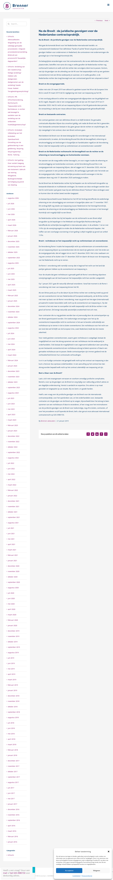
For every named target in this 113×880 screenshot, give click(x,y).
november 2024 (13, 312)
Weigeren (96, 870)
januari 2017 (12, 804)
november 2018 (13, 701)
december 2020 (13, 566)
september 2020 (14, 582)
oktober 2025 (12, 252)
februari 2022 (13, 490)
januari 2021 (12, 561)
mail (5, 873)
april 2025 (11, 285)
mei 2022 (11, 474)
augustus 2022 (13, 458)
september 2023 (14, 387)
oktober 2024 (12, 317)
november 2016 (13, 815)
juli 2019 (11, 658)
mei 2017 (11, 799)
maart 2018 (12, 744)
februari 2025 (13, 295)
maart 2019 (12, 680)
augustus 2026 (13, 198)
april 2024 (11, 350)
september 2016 (14, 820)
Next (106, 20)
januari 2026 (12, 236)
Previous (99, 20)
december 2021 (13, 501)
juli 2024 (11, 333)
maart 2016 (12, 831)
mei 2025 (11, 279)
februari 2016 (13, 836)
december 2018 (13, 696)
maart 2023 (12, 420)
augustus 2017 (13, 782)
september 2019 (14, 647)
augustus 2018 (13, 717)
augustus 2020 (13, 588)
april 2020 (11, 609)
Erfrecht (11, 855)
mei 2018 (11, 734)
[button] (108, 851)
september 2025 (14, 258)
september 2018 (14, 712)
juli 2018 (11, 723)
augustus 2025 (13, 263)
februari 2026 (13, 231)
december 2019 (13, 631)
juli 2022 (11, 463)
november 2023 (13, 377)
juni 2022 (11, 469)
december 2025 (13, 241)
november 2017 (13, 766)
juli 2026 (11, 203)
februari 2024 (13, 360)
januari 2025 (12, 301)
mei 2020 (11, 604)
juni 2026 (11, 209)
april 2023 (11, 414)
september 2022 (14, 452)
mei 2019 (11, 669)
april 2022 (11, 479)
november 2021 (13, 506)
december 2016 (13, 809)
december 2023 (13, 371)
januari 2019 (12, 690)
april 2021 (11, 544)
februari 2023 (13, 425)
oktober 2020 (12, 577)
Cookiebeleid (76, 876)
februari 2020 (13, 620)
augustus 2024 (13, 328)
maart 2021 (12, 550)
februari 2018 (13, 750)
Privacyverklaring (87, 876)
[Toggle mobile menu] (108, 5)
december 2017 (13, 761)
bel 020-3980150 (17, 873)
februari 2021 (13, 555)
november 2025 (13, 247)
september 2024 (14, 322)
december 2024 (13, 306)
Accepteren (69, 870)
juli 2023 (11, 398)
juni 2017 (11, 793)
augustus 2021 (13, 523)
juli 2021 (11, 528)
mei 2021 (11, 539)
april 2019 (11, 674)
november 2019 (13, 636)
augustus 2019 (13, 652)
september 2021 (14, 517)
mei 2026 (11, 214)
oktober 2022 (12, 447)
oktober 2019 (12, 642)
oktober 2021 (12, 512)
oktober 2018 (12, 707)
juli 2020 (11, 593)
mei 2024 (11, 344)
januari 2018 (12, 755)
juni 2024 (11, 339)
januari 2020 (12, 625)
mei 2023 (11, 409)
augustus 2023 (13, 393)
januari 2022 (12, 496)
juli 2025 (11, 268)
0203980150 (51, 876)
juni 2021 (11, 533)
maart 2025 (12, 290)
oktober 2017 (12, 771)
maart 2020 (12, 615)
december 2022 (13, 436)
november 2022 (13, 441)
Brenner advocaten (48, 421)
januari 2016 (12, 842)
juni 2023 (11, 404)
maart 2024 (12, 355)
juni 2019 (11, 663)
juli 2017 (11, 788)
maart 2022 (12, 485)
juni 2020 (11, 598)
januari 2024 (12, 366)
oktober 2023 (12, 382)
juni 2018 (11, 728)
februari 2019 (13, 685)
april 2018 (11, 739)
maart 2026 (12, 225)
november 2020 (13, 571)
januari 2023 (12, 431)
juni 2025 (11, 274)
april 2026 (11, 220)
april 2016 (11, 826)
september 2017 (14, 777)
